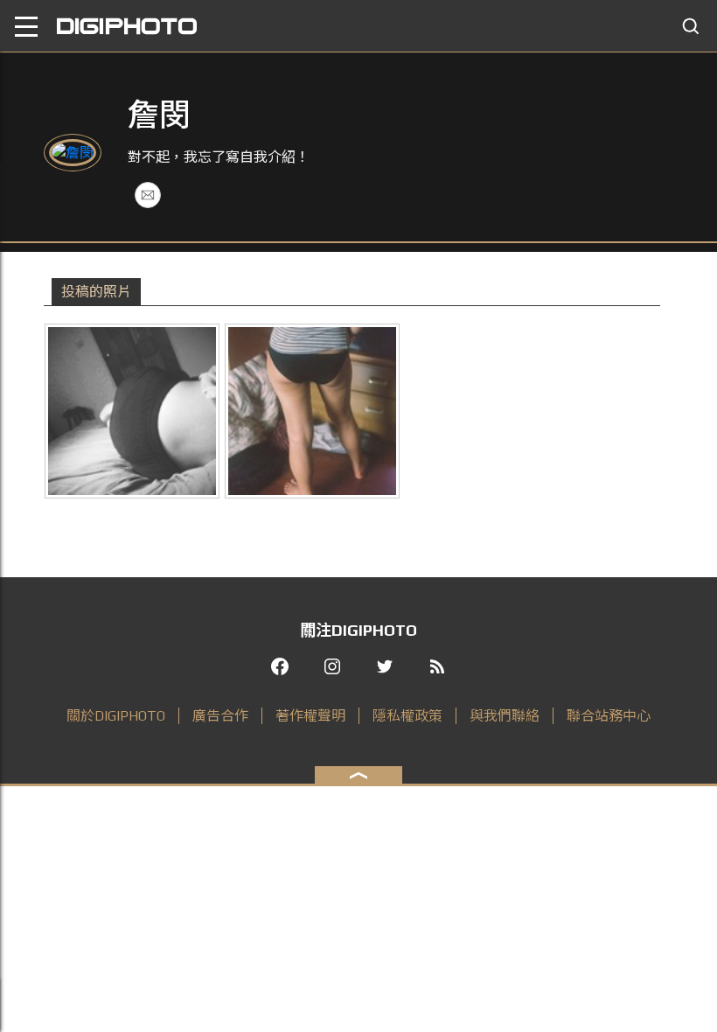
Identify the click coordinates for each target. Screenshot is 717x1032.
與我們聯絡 (504, 716)
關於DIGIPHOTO (115, 716)
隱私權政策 (407, 716)
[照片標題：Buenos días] (132, 411)
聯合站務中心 (609, 716)
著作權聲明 (310, 716)
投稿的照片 (96, 291)
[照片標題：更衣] (312, 411)
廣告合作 (220, 716)
